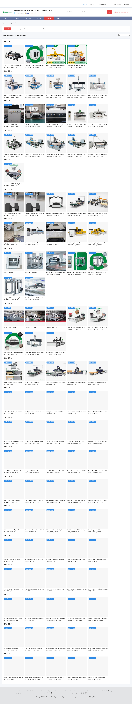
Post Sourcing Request (122, 12)
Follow (8, 29)
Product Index (97, 691)
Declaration (84, 697)
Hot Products (22, 691)
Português (33, 693)
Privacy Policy (92, 697)
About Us (28, 18)
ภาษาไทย (92, 693)
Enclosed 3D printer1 (9, 272)
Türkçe (98, 693)
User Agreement (76, 697)
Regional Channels (87, 691)
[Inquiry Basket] (109, 4)
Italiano (54, 693)
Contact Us (60, 18)
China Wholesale (59, 691)
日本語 (82, 693)
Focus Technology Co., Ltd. (54, 697)
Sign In (85, 4)
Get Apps (117, 4)
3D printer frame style (31, 272)
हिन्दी (87, 693)
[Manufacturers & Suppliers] (13, 3)
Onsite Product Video (10, 327)
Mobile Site (105, 691)
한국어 (77, 693)
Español (27, 693)
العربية (72, 693)
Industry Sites (77, 691)
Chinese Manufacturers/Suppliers (45, 691)
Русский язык (47, 693)
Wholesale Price (68, 691)
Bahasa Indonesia (113, 693)
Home (6, 18)
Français (40, 693)
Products (17, 18)
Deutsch (60, 693)
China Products (31, 691)
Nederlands (66, 693)
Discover (49, 18)
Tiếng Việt (104, 693)
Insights (111, 691)
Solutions (38, 18)
